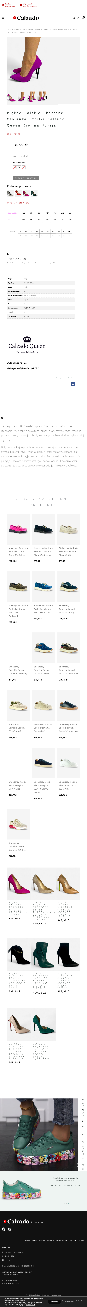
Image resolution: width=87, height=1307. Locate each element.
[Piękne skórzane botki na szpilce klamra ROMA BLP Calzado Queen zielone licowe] (43, 954)
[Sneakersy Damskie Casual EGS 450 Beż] (18, 705)
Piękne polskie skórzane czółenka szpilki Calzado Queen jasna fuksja (19, 908)
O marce (27, 1240)
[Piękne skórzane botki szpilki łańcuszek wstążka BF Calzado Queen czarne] (19, 954)
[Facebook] (4, 1229)
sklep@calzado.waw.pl (12, 1260)
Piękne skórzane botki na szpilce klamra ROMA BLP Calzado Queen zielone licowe (41, 981)
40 (34, 308)
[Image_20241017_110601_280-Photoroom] (27, 63)
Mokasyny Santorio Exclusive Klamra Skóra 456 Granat (43, 609)
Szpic (26, 299)
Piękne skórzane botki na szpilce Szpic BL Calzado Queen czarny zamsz (65, 980)
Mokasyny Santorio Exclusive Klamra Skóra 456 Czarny (43, 551)
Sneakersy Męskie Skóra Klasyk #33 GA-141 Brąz (17, 785)
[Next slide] (45, 97)
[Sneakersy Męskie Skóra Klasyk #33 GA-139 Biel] (68, 763)
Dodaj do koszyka (26, 178)
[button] (73, 384)
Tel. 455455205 (10, 1256)
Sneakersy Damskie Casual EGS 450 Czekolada (68, 670)
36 (27, 308)
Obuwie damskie (34, 29)
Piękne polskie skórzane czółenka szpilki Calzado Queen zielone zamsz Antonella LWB (41, 1051)
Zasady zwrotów (61, 1240)
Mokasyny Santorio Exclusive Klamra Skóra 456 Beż (68, 551)
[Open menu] (3, 18)
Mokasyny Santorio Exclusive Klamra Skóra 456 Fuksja (18, 551)
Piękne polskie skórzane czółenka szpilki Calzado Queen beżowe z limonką (65, 909)
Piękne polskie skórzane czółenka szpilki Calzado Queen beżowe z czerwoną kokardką (17, 1050)
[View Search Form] (74, 18)
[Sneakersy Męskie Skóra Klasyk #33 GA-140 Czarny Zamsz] (43, 763)
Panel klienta (73, 1240)
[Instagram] (10, 1229)
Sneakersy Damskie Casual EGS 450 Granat (42, 670)
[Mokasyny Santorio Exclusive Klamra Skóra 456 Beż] (68, 529)
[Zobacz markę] (27, 345)
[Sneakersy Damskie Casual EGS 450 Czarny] (68, 586)
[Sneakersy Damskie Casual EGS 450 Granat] (43, 647)
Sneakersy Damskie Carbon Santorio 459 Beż (17, 846)
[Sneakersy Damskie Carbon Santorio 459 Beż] (18, 824)
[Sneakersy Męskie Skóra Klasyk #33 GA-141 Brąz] (18, 763)
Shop (23, 29)
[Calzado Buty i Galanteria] (26, 17)
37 (29, 308)
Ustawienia (69, 1302)
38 (31, 308)
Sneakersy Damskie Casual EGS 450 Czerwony (18, 670)
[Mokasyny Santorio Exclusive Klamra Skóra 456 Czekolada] (18, 586)
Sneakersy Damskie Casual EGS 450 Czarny (67, 609)
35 (24, 308)
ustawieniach (30, 1305)
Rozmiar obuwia (19, 162)
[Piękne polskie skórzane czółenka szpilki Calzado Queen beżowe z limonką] (68, 884)
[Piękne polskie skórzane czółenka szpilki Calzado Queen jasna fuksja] (19, 884)
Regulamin (51, 1240)
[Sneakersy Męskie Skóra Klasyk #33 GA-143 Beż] (43, 705)
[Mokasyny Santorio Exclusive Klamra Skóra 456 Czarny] (43, 529)
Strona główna (13, 29)
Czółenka (46, 29)
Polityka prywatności (39, 1240)
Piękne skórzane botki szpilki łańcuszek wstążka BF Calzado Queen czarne (18, 980)
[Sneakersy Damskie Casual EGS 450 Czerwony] (18, 647)
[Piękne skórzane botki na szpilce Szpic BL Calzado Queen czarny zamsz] (68, 954)
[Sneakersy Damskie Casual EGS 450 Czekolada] (68, 647)
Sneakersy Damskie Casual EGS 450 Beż (17, 728)
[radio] (15, 167)
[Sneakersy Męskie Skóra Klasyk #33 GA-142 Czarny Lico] (68, 705)
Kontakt (81, 1240)
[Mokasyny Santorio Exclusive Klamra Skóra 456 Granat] (43, 586)
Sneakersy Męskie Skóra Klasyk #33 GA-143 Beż (43, 728)
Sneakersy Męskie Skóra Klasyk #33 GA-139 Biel (68, 785)
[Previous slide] (8, 97)
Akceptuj (54, 1302)
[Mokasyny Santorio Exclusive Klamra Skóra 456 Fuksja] (18, 529)
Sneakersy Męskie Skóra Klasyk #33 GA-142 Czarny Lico (68, 728)
